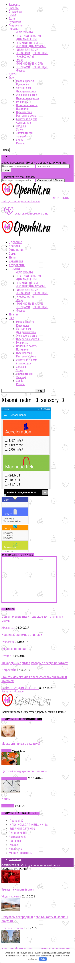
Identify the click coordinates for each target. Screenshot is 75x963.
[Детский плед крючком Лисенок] (10, 764)
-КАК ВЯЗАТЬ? (24, 32)
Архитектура (23, 122)
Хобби (19, 140)
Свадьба (21, 126)
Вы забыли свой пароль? (16, 173)
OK (43, 959)
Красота (14, 8)
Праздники (22, 108)
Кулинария (15, 22)
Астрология (16, 25)
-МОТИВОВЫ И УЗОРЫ (29, 63)
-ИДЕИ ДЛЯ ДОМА (27, 49)
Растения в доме (26, 115)
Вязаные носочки (13, 649)
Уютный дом (23, 88)
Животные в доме (26, 119)
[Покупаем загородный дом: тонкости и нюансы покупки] (10, 910)
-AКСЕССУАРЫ (25, 56)
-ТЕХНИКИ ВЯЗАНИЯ (28, 36)
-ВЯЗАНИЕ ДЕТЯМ (27, 43)
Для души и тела (26, 91)
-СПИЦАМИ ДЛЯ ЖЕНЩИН (32, 67)
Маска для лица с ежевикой (21, 744)
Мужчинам (22, 102)
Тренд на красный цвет (17, 889)
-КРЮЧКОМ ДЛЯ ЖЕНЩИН (32, 53)
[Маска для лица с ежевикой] (8, 736)
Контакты (15, 859)
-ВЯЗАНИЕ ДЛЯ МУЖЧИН (31, 46)
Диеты (13, 74)
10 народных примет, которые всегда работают (34, 663)
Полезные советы (27, 105)
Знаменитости (24, 133)
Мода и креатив (25, 81)
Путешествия (24, 112)
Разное (20, 143)
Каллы (6, 799)
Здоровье (14, 4)
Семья (12, 15)
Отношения (15, 11)
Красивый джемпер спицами (21, 635)
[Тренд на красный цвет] (10, 882)
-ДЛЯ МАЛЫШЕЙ (26, 39)
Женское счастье (26, 95)
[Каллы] (10, 791)
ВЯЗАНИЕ (14, 29)
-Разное (20, 70)
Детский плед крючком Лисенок (24, 771)
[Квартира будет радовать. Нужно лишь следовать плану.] (10, 941)
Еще (11, 77)
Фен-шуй (21, 136)
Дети (12, 18)
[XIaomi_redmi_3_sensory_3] (26, 495)
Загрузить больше (12, 691)
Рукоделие (22, 84)
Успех (19, 129)
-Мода (19, 60)
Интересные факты (27, 98)
